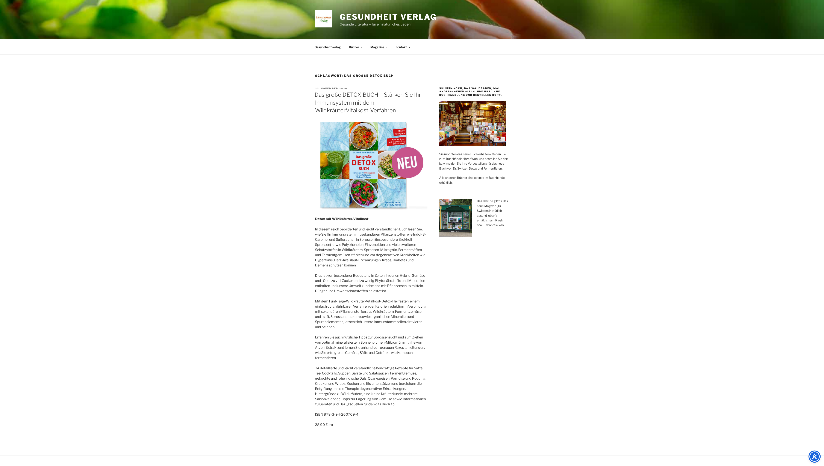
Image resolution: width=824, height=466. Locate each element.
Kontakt (401, 47)
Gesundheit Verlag (388, 17)
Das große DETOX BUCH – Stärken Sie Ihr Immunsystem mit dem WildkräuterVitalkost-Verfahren (368, 102)
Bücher (354, 47)
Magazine (377, 47)
